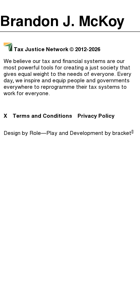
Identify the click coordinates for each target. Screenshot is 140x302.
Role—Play (43, 133)
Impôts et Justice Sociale (68, 67)
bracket (123, 133)
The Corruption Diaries (68, 81)
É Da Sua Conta (68, 53)
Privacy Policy (96, 116)
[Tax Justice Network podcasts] (7, 7)
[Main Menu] (132, 7)
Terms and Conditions (42, 116)
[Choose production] (131, 34)
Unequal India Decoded (68, 95)
